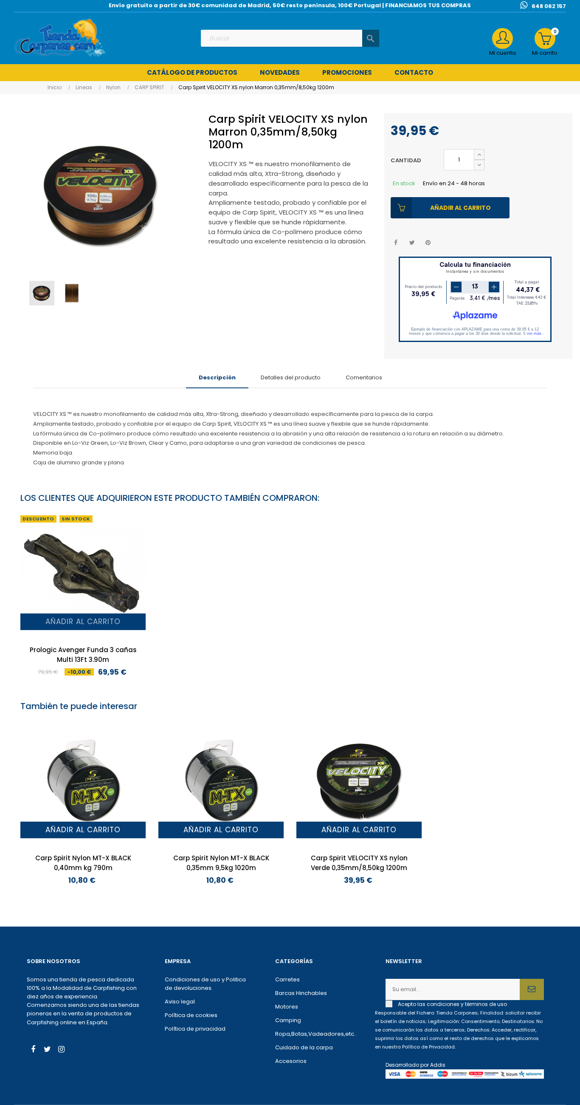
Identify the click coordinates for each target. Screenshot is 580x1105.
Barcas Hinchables (301, 993)
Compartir (396, 242)
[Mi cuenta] (502, 38)
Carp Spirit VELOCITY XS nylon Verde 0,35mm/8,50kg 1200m (359, 862)
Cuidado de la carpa (304, 1047)
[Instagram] (61, 1050)
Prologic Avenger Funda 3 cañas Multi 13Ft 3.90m (83, 654)
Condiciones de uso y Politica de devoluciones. (205, 983)
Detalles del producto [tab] (291, 377)
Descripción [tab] (217, 377)
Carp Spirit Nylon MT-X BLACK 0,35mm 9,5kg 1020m (221, 862)
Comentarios (364, 377)
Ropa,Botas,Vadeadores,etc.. (316, 1034)
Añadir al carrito (460, 207)
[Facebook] (33, 1050)
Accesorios (291, 1061)
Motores (286, 1007)
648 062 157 (549, 6)
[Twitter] (47, 1050)
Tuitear (412, 242)
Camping (288, 1020)
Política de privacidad (195, 1029)
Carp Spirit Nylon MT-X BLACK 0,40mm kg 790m (83, 862)
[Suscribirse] (532, 989)
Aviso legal (180, 1002)
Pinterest (428, 242)
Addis (437, 1064)
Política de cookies (191, 1015)
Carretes (287, 979)
